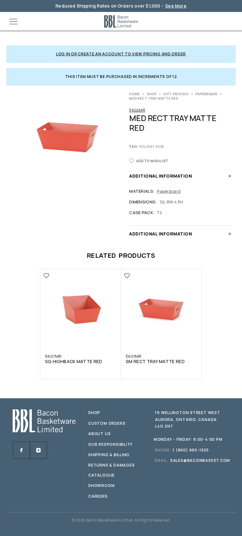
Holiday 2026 (151, 146)
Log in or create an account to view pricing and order (121, 54)
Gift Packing (175, 94)
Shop (152, 94)
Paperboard (206, 94)
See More (176, 6)
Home (134, 94)
